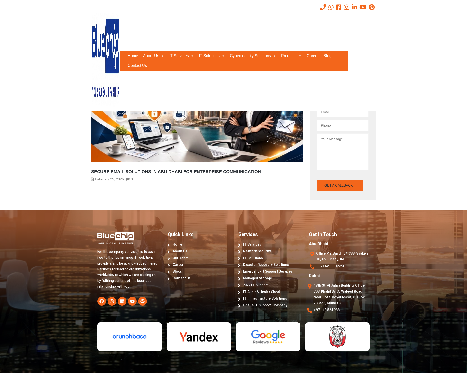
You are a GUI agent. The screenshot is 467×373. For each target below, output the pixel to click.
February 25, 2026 (109, 179)
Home (133, 56)
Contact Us (137, 65)
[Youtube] (132, 301)
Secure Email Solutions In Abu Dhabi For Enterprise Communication (176, 171)
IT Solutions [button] (209, 56)
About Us (151, 56)
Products (288, 56)
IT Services (179, 56)
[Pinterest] (142, 301)
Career (313, 56)
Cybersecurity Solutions (250, 56)
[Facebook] (101, 301)
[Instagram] (112, 301)
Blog (327, 56)
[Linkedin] (122, 301)
